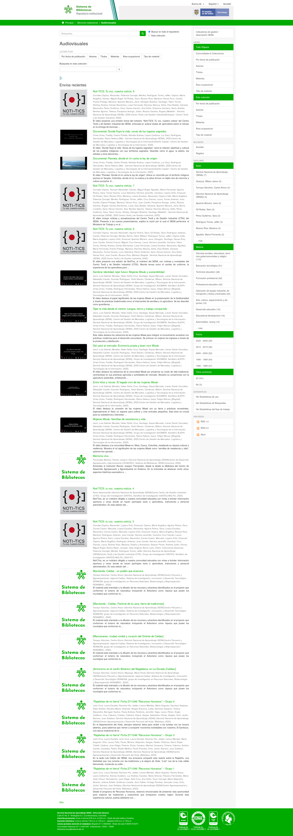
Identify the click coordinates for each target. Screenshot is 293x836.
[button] (197, 4)
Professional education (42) (209, 284)
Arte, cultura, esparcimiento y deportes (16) (212, 301)
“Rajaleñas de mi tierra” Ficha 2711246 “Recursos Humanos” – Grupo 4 (133, 701)
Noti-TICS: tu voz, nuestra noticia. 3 (113, 521)
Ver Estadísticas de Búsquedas (211, 402)
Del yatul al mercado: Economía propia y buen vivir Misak (126, 345)
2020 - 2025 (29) (204, 340)
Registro (200, 153)
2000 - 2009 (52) (204, 353)
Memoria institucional (87, 22)
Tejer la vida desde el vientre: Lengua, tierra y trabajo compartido (130, 309)
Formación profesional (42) (209, 278)
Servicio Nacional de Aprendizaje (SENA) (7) (212, 173)
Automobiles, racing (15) (208, 321)
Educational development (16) (210, 315)
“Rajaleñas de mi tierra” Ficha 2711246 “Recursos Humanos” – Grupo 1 (133, 768)
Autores (93, 56)
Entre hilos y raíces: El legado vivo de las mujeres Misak (125, 382)
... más (199, 240)
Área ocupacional (131, 56)
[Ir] (143, 33)
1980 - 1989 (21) (204, 365)
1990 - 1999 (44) (204, 359)
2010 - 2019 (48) (204, 346)
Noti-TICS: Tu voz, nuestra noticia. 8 (113, 91)
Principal (69, 22)
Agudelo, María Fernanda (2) (210, 234)
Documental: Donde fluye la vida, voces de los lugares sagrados (129, 131)
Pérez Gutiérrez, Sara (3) (208, 215)
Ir (119, 69)
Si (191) (200, 378)
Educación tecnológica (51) (209, 265)
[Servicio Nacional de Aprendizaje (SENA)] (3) (212, 195)
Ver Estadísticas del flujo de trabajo (213, 409)
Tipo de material (151, 56)
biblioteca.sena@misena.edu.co (70, 829)
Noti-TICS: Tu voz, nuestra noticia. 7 (113, 185)
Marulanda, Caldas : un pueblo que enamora (118, 571)
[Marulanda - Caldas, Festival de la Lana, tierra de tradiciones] (128, 603)
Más (62, 802)
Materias (115, 56)
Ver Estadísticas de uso (207, 396)
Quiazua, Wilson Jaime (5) (208, 181)
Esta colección (158, 35)
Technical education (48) (208, 271)
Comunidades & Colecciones (210, 53)
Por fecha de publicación (73, 56)
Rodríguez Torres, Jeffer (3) (209, 221)
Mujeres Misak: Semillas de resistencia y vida (119, 419)
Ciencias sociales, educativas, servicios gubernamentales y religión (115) (213, 256)
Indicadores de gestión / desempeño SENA (207, 33)
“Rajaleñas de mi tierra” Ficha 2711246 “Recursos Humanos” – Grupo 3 (133, 735)
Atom (203, 434)
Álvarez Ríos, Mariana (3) (208, 228)
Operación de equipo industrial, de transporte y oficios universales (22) (213, 292)
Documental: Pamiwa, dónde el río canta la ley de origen (125, 158)
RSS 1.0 (205, 421)
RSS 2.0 (205, 427)
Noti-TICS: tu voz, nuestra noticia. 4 (113, 488)
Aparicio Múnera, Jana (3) (208, 203)
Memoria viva (100, 456)
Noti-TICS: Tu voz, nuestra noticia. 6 (113, 229)
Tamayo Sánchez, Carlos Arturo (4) (213, 187)
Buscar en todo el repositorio (165, 31)
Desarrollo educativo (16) (208, 309)
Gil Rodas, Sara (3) (205, 209)
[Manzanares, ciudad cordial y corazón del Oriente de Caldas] (128, 636)
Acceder (200, 147)
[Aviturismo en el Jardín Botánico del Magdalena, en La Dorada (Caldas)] (134, 669)
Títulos (103, 56)
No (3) (199, 384)
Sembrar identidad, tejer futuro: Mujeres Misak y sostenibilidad (128, 272)
